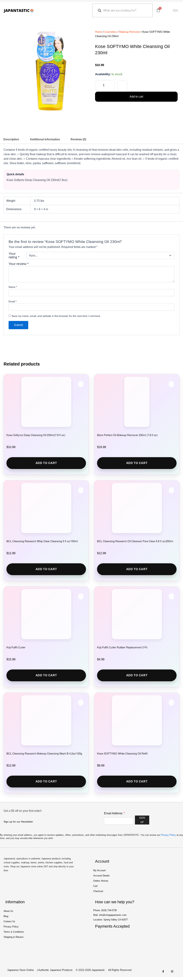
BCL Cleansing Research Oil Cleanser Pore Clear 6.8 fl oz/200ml (135, 541)
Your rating (14, 255)
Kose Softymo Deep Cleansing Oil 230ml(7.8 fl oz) (35, 435)
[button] (123, 85)
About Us (8, 911)
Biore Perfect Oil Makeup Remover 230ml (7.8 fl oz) (127, 435)
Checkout (98, 891)
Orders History (100, 880)
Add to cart (136, 96)
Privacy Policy (168, 835)
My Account (99, 870)
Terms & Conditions (14, 931)
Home (98, 31)
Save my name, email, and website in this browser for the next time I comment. (56, 316)
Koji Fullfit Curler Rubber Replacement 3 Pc (122, 647)
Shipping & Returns (14, 937)
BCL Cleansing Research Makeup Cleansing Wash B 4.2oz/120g (44, 753)
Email (12, 301)
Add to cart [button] (46, 463)
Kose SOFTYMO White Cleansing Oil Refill (122, 753)
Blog (6, 916)
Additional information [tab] (45, 139)
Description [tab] (11, 139)
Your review (19, 264)
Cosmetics (110, 31)
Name (13, 287)
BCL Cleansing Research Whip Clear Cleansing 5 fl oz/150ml (42, 541)
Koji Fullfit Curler (15, 647)
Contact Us (9, 921)
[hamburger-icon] (175, 10)
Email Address (113, 813)
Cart (95, 886)
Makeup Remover (129, 31)
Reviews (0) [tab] (78, 139)
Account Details (101, 875)
